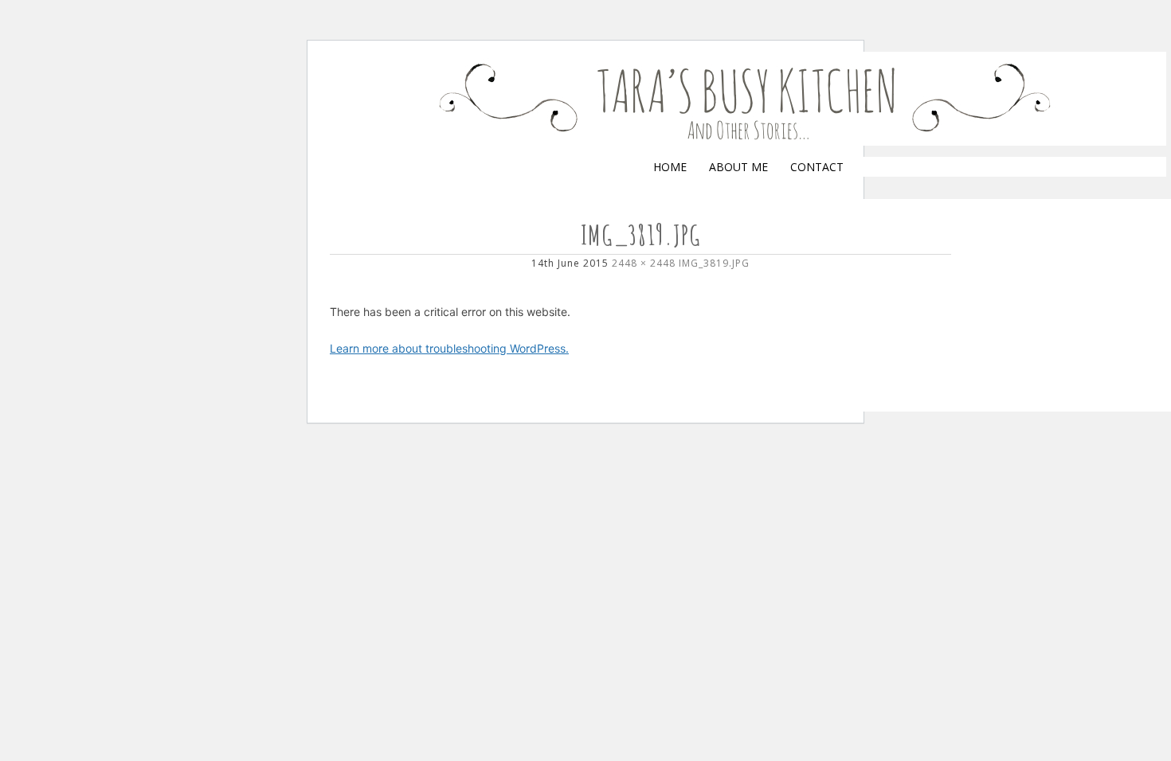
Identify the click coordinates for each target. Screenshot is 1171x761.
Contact (817, 166)
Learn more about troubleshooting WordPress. (449, 348)
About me (738, 166)
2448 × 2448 (644, 263)
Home (670, 166)
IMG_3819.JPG (714, 263)
